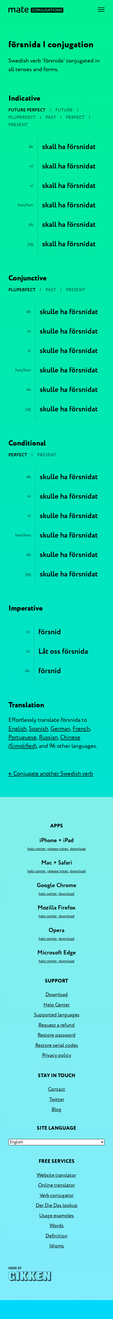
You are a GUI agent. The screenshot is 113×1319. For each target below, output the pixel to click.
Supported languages (56, 1015)
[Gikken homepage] (29, 1274)
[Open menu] (101, 9)
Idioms (56, 1246)
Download (78, 849)
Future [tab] (64, 110)
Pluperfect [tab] (21, 117)
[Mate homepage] (35, 9)
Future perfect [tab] (26, 110)
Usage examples (56, 1216)
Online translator (56, 1185)
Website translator (56, 1175)
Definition (56, 1236)
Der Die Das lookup (57, 1205)
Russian (48, 737)
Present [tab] (18, 124)
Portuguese (22, 737)
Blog (56, 1109)
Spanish (38, 728)
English (17, 728)
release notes (57, 849)
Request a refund (56, 1025)
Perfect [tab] (75, 117)
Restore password (56, 1035)
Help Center (36, 849)
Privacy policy (56, 1055)
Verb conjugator (57, 1195)
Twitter (56, 1099)
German (60, 728)
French (81, 728)
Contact (56, 1089)
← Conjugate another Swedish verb (50, 773)
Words (57, 1226)
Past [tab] (50, 117)
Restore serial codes (56, 1045)
